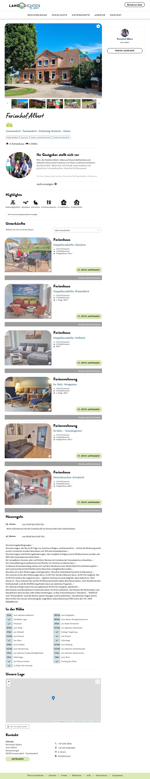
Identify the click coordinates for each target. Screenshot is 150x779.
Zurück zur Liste (134, 4)
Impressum (117, 775)
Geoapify (69, 722)
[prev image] (8, 61)
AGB (89, 775)
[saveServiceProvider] (98, 26)
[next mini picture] (99, 104)
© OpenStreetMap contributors (81, 722)
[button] (77, 230)
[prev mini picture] (7, 104)
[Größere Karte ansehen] (98, 682)
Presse (64, 775)
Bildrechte (77, 775)
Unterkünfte (81, 15)
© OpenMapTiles (95, 722)
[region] (53, 700)
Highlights (59, 15)
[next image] (98, 61)
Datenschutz (102, 775)
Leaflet (56, 722)
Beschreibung (37, 15)
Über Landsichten (35, 775)
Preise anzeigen (125, 50)
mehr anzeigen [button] (45, 184)
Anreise (100, 15)
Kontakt (116, 15)
